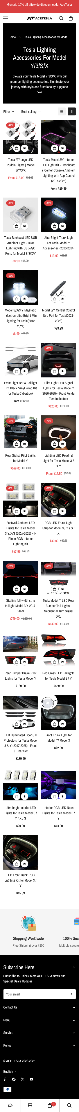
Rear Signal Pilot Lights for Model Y (20, 458)
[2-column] (72, 111)
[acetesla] (39, 18)
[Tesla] (20, 137)
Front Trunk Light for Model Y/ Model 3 (58, 738)
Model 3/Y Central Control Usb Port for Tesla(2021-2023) (58, 315)
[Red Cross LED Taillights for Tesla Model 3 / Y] (58, 650)
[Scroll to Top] (71, 1088)
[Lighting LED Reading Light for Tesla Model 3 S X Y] (58, 432)
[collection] (30, 1105)
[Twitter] (22, 1079)
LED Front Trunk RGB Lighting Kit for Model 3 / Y (20, 880)
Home (12, 37)
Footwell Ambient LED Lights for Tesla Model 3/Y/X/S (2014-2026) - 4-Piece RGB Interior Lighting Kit (20, 533)
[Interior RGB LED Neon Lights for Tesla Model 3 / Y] (58, 785)
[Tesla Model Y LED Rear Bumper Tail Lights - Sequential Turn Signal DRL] (58, 578)
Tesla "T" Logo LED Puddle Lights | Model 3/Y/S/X (20, 165)
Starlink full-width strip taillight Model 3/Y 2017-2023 (20, 605)
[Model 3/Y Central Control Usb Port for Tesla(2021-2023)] (58, 287)
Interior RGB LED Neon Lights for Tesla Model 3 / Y (58, 813)
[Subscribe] (71, 994)
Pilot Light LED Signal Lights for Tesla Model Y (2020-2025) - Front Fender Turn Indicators (58, 390)
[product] (10, 1105)
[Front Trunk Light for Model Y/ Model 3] (58, 712)
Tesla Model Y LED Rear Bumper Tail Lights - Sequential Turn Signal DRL (58, 608)
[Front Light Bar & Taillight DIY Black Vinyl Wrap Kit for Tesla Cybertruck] (20, 360)
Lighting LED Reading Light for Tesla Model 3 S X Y (59, 460)
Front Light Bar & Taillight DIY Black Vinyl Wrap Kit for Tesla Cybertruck (20, 388)
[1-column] (62, 111)
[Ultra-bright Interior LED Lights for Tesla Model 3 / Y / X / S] (20, 785)
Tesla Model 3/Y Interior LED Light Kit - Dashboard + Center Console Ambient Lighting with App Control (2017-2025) (58, 170)
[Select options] (16, 148)
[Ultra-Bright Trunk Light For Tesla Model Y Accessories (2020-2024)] (58, 215)
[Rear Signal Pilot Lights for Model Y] (20, 432)
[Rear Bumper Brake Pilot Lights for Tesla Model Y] (20, 650)
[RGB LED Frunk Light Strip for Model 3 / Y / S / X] (58, 500)
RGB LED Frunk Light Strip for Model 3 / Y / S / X (58, 528)
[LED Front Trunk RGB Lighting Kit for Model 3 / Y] (20, 852)
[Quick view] (24, 148)
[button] (71, 18)
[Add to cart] (54, 226)
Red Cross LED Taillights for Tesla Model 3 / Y (58, 676)
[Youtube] (31, 1079)
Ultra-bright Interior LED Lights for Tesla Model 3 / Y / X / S (20, 813)
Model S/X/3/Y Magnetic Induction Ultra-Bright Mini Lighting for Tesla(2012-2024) (21, 318)
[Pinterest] (5, 1079)
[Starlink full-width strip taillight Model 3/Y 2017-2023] (20, 578)
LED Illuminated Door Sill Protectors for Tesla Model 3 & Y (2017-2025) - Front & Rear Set (20, 743)
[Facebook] (14, 1079)
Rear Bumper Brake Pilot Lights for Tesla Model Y (20, 676)
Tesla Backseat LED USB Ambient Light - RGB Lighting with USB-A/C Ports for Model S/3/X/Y (20, 245)
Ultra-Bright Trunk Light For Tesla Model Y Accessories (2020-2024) (58, 243)
